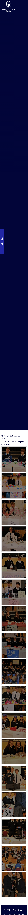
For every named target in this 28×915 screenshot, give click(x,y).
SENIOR (10, 435)
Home (3, 435)
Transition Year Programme (10, 436)
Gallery (3, 438)
